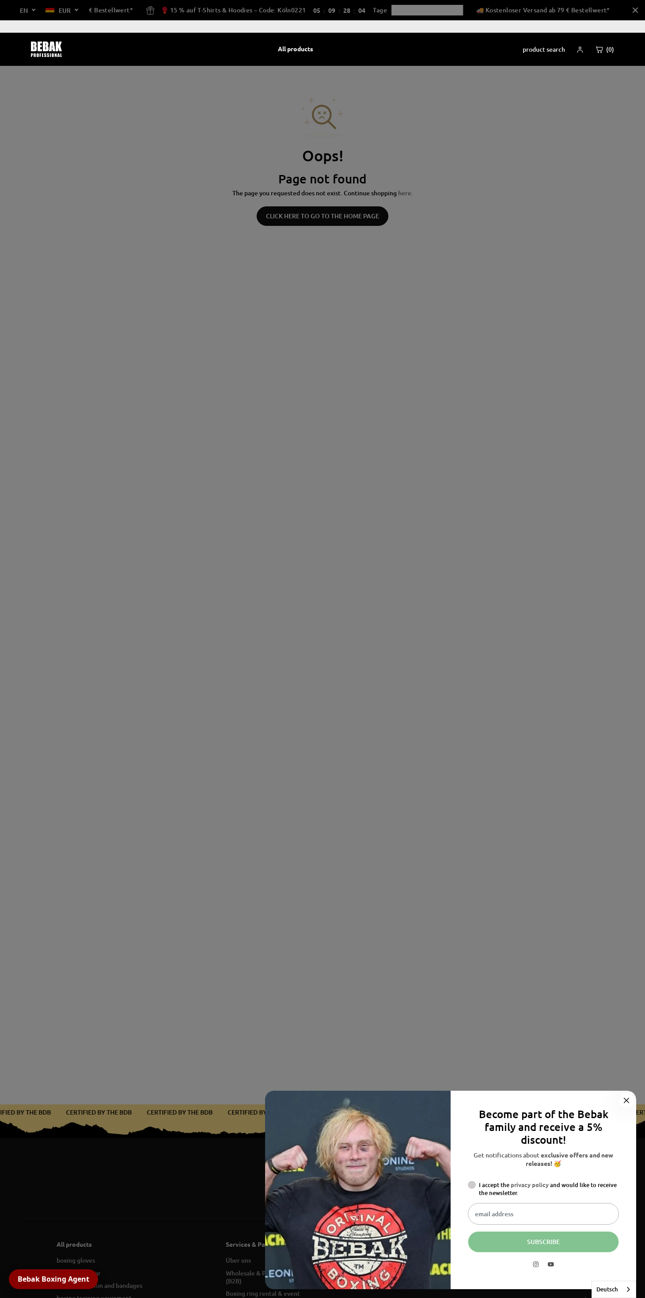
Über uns (597, 26)
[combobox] (614, 1289)
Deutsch (607, 1289)
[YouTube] (550, 1264)
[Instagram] (535, 1264)
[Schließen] (626, 1100)
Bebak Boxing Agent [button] (53, 1279)
